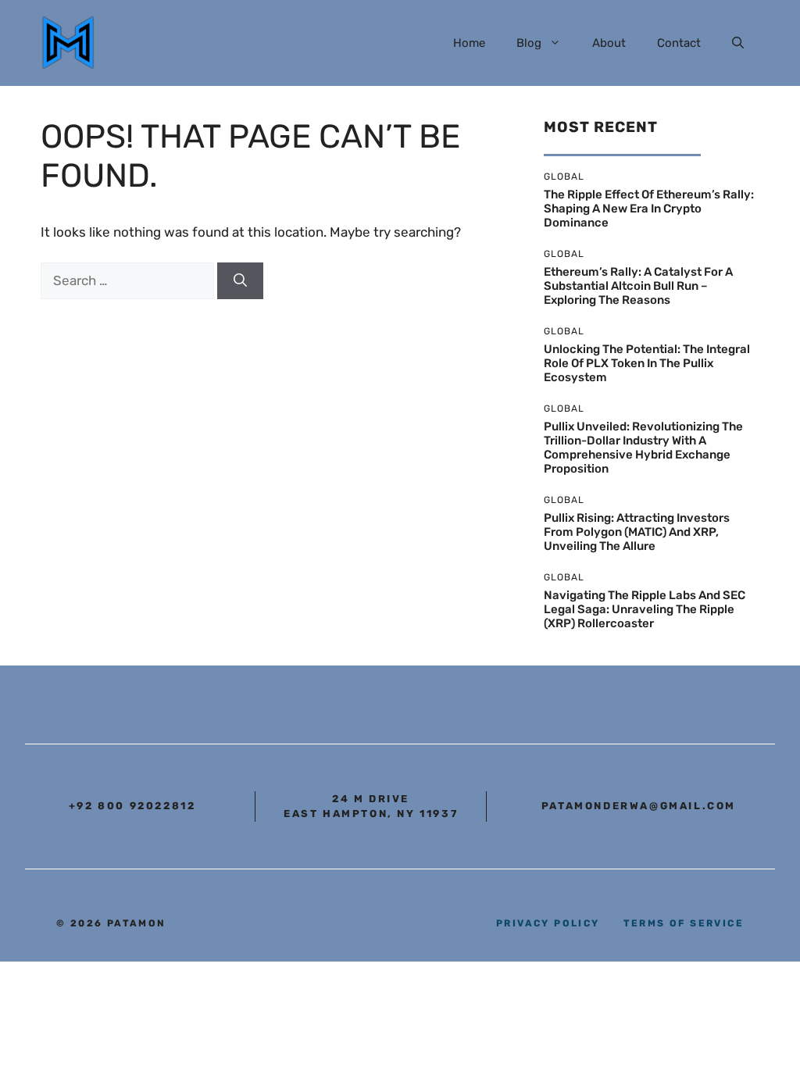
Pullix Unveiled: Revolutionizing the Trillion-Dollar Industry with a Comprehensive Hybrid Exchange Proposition (643, 447)
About (609, 43)
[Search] (240, 281)
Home (469, 43)
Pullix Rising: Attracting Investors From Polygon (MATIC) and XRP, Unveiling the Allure (637, 532)
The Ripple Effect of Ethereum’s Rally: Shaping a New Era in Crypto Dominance (649, 208)
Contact (679, 43)
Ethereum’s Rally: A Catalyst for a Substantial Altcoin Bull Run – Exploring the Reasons (638, 286)
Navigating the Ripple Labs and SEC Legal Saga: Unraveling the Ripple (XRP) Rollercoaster (644, 609)
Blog (528, 43)
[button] (737, 43)
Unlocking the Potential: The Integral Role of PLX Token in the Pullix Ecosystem (647, 363)
